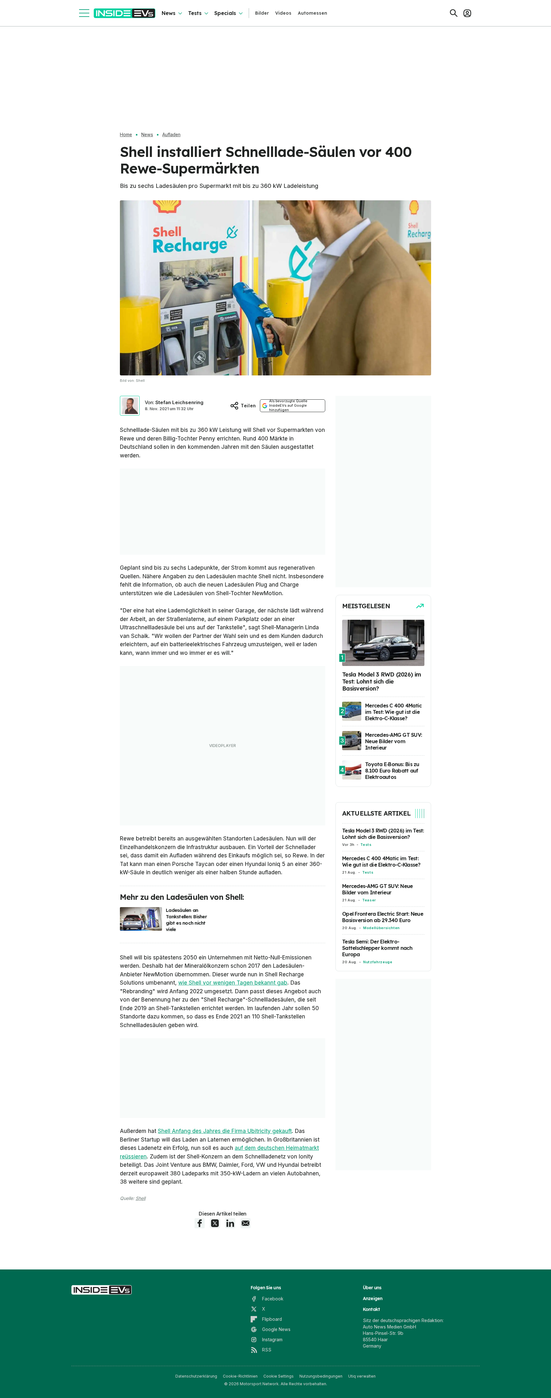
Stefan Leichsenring (179, 402)
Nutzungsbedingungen (320, 1376)
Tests (195, 13)
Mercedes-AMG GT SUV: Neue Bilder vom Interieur (377, 889)
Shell (140, 1198)
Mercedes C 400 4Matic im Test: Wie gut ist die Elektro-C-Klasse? (381, 861)
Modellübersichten (381, 928)
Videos (283, 13)
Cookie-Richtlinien (240, 1376)
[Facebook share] (199, 1223)
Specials (225, 13)
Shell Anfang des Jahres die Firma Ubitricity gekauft (225, 1131)
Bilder (262, 13)
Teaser (369, 900)
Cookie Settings (278, 1376)
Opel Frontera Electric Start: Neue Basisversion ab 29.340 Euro (382, 917)
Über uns (372, 1288)
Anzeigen (373, 1298)
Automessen (312, 13)
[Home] (124, 13)
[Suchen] (454, 13)
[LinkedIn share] (230, 1223)
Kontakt (371, 1309)
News (168, 13)
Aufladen (171, 134)
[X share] (215, 1223)
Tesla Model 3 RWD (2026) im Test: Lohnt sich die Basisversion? (383, 833)
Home (126, 134)
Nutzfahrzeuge (377, 962)
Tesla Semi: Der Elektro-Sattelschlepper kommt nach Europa (377, 948)
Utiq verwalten (362, 1376)
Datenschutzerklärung (196, 1376)
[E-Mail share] (245, 1223)
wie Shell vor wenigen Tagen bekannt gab (232, 983)
